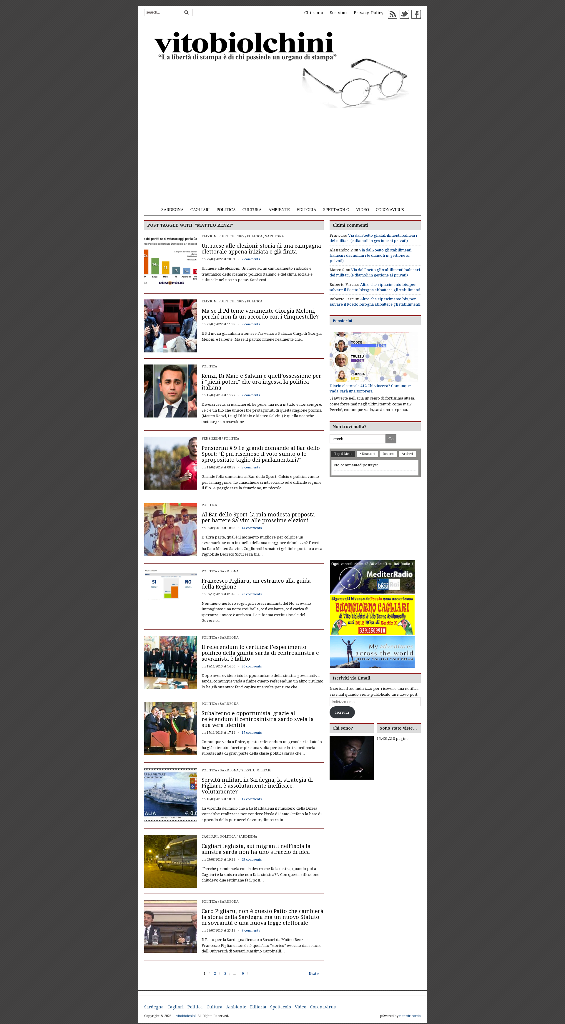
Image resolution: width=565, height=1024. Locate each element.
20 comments (252, 594)
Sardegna (172, 209)
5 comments (251, 467)
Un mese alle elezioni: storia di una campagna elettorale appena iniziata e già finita (261, 249)
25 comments (252, 859)
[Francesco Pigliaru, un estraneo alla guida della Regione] (170, 584)
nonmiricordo (410, 1016)
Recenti (388, 454)
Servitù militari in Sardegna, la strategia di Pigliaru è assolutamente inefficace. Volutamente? (257, 786)
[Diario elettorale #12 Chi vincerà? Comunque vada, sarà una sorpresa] (374, 357)
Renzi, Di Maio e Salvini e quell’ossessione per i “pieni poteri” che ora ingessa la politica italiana (261, 382)
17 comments (252, 733)
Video (362, 209)
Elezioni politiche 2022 (223, 236)
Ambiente (279, 209)
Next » (314, 974)
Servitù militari (256, 770)
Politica (226, 209)
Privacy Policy (368, 12)
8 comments (251, 930)
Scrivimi (338, 12)
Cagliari (200, 209)
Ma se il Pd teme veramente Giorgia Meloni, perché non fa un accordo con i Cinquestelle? (260, 314)
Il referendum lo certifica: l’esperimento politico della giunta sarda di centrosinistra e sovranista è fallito (260, 653)
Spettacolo (336, 209)
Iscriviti (342, 712)
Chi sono (313, 12)
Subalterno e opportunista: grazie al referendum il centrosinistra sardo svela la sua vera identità (258, 719)
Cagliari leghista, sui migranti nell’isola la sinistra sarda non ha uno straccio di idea (256, 849)
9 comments (251, 324)
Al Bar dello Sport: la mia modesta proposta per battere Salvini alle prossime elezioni (258, 517)
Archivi (407, 454)
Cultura (252, 209)
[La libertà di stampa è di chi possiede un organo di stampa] (282, 68)
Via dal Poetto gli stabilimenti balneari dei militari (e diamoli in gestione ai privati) (370, 255)
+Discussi (367, 454)
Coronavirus (390, 209)
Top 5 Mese (343, 454)
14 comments (252, 528)
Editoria (306, 209)
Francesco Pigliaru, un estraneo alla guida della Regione (256, 584)
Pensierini (211, 438)
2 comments (251, 259)
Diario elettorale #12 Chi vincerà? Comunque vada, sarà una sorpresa (370, 388)
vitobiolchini (186, 1016)
